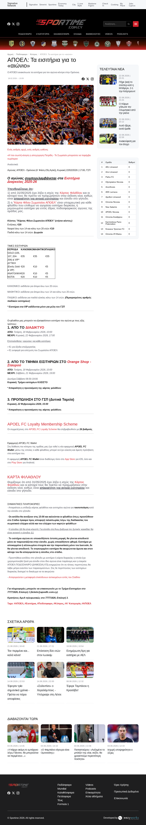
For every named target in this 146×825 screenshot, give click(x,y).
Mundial (61, 788)
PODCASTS (122, 34)
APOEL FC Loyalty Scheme (43, 429)
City (74, 5)
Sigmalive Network (12, 4)
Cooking (114, 5)
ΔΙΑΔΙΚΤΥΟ (35, 327)
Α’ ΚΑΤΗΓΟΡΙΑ (42, 34)
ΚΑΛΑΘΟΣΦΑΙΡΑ (61, 34)
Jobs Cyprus (132, 5)
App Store (70, 459)
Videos (89, 784)
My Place (122, 5)
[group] (11, 44)
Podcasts (91, 788)
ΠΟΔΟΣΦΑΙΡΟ (25, 34)
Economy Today (62, 5)
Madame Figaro (92, 5)
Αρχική (10, 54)
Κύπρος (33, 54)
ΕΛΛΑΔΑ (77, 34)
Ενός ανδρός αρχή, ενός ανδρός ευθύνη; (27, 149)
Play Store (17, 462)
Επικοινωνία (121, 798)
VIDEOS (108, 34)
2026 (22, 818)
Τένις (60, 800)
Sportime (52, 5)
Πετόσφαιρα (64, 796)
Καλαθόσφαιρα (65, 792)
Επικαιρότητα (93, 792)
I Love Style (80, 5)
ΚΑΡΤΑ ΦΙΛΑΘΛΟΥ (24, 477)
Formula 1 (63, 804)
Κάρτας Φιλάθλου (71, 192)
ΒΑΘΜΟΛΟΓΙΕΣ (93, 34)
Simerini (43, 5)
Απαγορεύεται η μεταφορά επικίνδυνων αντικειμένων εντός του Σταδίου (44, 577)
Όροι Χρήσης (121, 784)
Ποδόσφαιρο (21, 54)
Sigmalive (33, 5)
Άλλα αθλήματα (94, 796)
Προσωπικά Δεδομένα (126, 791)
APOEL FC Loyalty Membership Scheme (42, 424)
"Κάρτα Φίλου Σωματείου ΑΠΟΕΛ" (34, 202)
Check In (105, 5)
